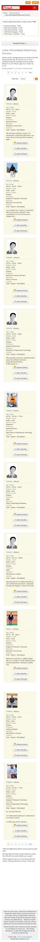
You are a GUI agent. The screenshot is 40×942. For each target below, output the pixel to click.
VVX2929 (9, 411)
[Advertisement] (20, 386)
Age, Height (10, 107)
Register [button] (35, 2)
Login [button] (28, 2)
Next (30, 72)
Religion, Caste (11, 111)
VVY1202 (9, 181)
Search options (14, 13)
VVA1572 (9, 328)
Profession (9, 120)
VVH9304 (9, 481)
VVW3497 (9, 257)
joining (4, 66)
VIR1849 (9, 104)
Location (9, 128)
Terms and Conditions (25, 937)
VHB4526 (9, 782)
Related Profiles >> (20, 43)
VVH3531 (9, 552)
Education (9, 124)
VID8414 (9, 629)
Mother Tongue (11, 115)
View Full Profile (21, 154)
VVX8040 (9, 711)
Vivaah (5, 13)
